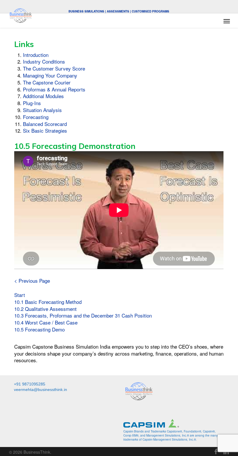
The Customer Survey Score (54, 68)
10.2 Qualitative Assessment (45, 308)
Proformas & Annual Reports (54, 89)
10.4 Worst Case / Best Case (45, 322)
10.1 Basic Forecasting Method (48, 301)
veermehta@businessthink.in (40, 389)
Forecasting (35, 116)
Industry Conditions (44, 61)
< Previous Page (32, 280)
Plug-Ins (32, 103)
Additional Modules (43, 96)
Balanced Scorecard (45, 123)
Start (19, 294)
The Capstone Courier (47, 82)
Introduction (35, 54)
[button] (226, 21)
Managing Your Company (50, 75)
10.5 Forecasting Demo (39, 329)
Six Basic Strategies (45, 130)
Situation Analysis (42, 109)
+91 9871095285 (29, 384)
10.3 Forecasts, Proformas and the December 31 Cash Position (83, 315)
